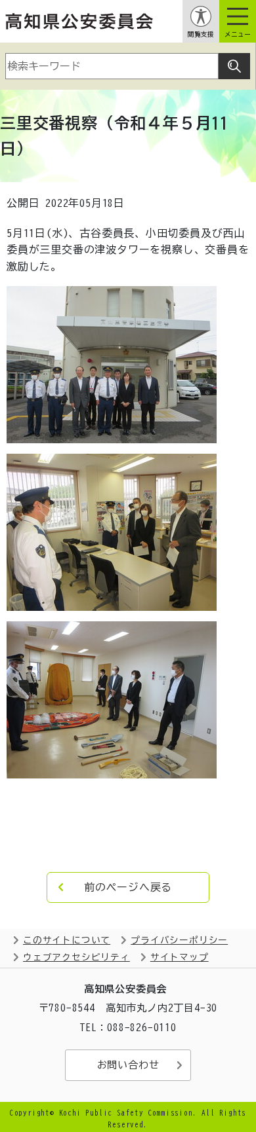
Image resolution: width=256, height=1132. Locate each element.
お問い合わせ (128, 1065)
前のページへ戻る (128, 887)
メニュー (237, 34)
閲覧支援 (201, 34)
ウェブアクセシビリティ (76, 957)
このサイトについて (66, 940)
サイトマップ (179, 957)
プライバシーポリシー (179, 940)
